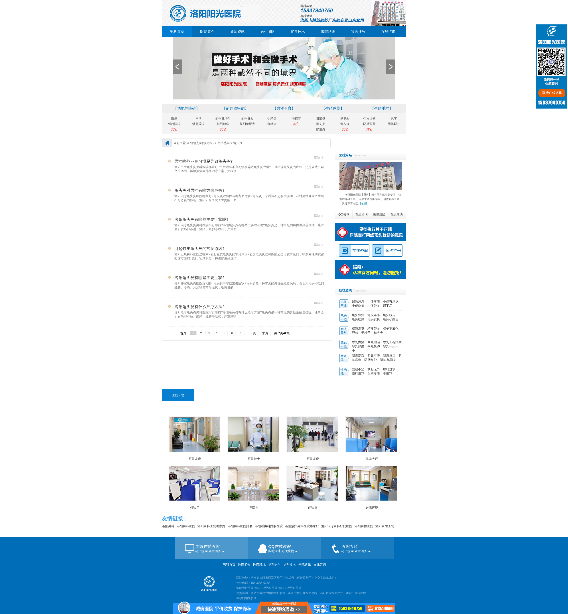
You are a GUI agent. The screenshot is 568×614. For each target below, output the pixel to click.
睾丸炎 (320, 124)
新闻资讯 (237, 32)
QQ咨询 (343, 214)
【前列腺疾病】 (235, 108)
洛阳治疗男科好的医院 (336, 526)
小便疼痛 (374, 301)
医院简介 (207, 32)
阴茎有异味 (387, 360)
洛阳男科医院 (186, 526)
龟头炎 (345, 124)
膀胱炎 (345, 118)
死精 (355, 333)
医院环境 (259, 564)
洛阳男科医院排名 (240, 526)
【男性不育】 (284, 108)
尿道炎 (320, 129)
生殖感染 (223, 143)
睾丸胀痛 (358, 346)
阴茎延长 (394, 124)
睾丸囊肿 (373, 346)
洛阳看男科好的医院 (269, 526)
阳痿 (174, 118)
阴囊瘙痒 (389, 355)
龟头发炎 (374, 319)
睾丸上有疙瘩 (392, 342)
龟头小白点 (390, 319)
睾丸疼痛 (358, 342)
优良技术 (298, 32)
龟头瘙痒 (358, 315)
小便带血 (374, 305)
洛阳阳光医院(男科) (200, 143)
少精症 (271, 118)
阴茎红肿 (370, 360)
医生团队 (267, 32)
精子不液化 (390, 328)
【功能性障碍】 (186, 108)
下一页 (251, 333)
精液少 (378, 333)
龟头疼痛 (374, 315)
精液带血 (374, 328)
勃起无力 (374, 369)
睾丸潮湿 (374, 342)
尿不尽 (387, 305)
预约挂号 (358, 32)
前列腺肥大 (247, 124)
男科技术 (289, 564)
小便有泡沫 (390, 301)
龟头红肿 (358, 319)
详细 (320, 157)
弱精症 (296, 118)
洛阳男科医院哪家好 (211, 526)
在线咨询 (388, 32)
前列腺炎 (247, 118)
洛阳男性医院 (364, 526)
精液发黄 (358, 328)
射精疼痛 (374, 373)
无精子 (366, 333)
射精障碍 (174, 124)
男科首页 (177, 32)
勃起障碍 (198, 124)
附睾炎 (320, 118)
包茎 (394, 118)
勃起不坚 (358, 369)
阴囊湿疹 (374, 355)
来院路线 (328, 32)
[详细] (363, 203)
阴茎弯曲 (369, 124)
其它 (174, 129)
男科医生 (275, 564)
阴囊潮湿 (358, 355)
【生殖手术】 (381, 108)
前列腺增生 (223, 118)
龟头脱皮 (389, 315)
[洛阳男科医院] (284, 2)
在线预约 (396, 214)
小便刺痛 (358, 305)
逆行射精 (358, 373)
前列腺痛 (223, 124)
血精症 (271, 124)
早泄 (198, 118)
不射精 (387, 373)
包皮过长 (369, 118)
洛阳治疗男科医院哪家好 (302, 526)
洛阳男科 (168, 526)
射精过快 (389, 369)
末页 (265, 333)
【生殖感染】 (332, 108)
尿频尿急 (358, 301)
